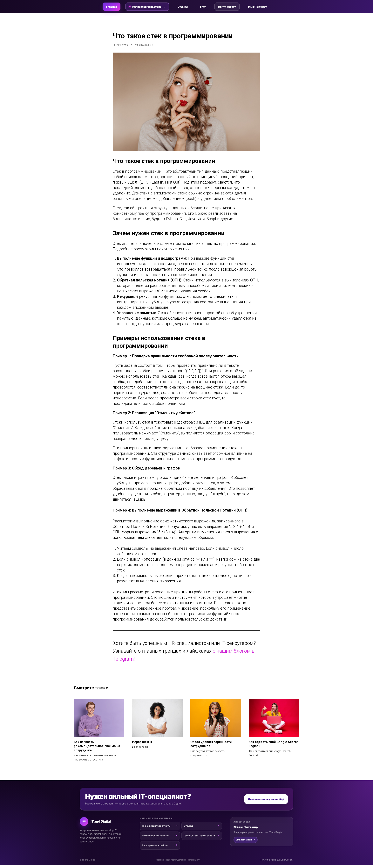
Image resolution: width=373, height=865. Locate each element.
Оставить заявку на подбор (266, 799)
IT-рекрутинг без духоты (156, 826)
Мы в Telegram (257, 6)
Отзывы (183, 6)
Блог (203, 6)
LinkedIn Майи (245, 839)
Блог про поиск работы (155, 845)
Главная (111, 6)
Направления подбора (146, 6)
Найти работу (227, 6)
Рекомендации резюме (155, 835)
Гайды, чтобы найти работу (199, 835)
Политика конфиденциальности (276, 859)
